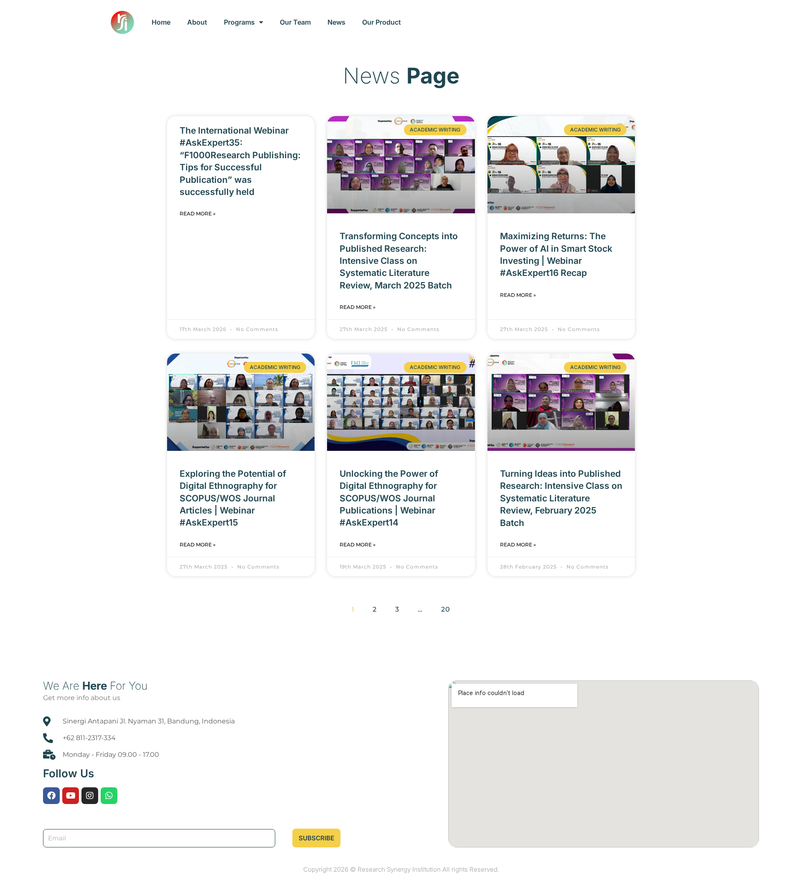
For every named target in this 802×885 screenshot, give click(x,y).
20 (448, 607)
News (336, 22)
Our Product (381, 22)
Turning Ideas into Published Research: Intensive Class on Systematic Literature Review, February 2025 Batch (561, 498)
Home (161, 22)
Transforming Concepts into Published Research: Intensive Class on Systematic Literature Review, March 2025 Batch (399, 261)
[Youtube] (70, 795)
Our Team (295, 22)
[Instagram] (89, 795)
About (197, 22)
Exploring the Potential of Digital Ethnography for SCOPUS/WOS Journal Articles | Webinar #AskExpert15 (233, 498)
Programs (239, 22)
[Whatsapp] (109, 795)
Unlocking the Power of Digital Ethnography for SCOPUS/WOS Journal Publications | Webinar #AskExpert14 (389, 498)
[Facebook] (51, 795)
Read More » (198, 213)
